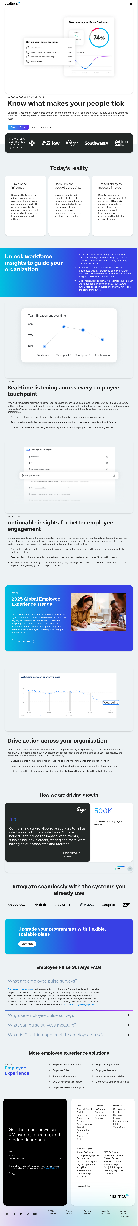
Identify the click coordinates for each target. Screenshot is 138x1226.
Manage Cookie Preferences (125, 1213)
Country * (13, 1155)
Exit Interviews (84, 1158)
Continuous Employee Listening (112, 1082)
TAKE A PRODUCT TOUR (41, 127)
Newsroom (100, 1118)
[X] (21, 1214)
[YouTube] (34, 1214)
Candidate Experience (64, 1076)
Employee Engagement (108, 1064)
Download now (22, 641)
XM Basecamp (120, 1121)
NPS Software (111, 1152)
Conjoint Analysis (113, 1167)
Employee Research (106, 1070)
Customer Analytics (87, 1161)
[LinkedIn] (28, 1214)
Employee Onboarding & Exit (110, 1076)
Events (116, 1112)
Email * (11, 1151)
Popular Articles (83, 1186)
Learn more (27, 944)
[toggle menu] (131, 4)
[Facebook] (14, 1214)
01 (121, 869)
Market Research (112, 1158)
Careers (99, 1112)
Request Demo (18, 127)
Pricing (116, 1124)
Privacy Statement (51, 1168)
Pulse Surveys (111, 1164)
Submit (16, 1174)
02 (130, 869)
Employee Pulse (61, 1070)
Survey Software (85, 1152)
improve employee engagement (79, 1004)
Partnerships (101, 1115)
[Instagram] (8, 1214)
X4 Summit (100, 1109)
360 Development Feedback (67, 1082)
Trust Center (119, 1127)
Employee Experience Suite (67, 1064)
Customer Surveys (113, 1155)
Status (80, 1139)
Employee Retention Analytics (68, 1087)
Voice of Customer (114, 1161)
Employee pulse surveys (20, 989)
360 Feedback (84, 1170)
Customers (119, 1109)
